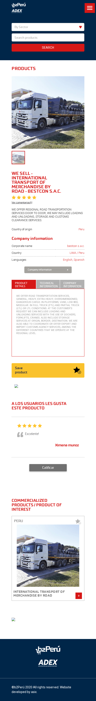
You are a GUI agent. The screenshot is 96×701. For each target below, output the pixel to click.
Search (48, 47)
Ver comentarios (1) (22, 202)
